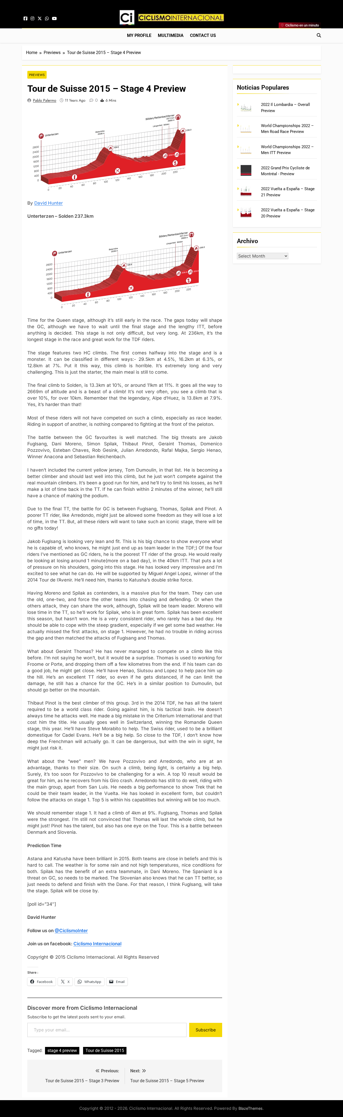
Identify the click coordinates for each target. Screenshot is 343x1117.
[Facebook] (25, 19)
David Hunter (48, 203)
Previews (37, 74)
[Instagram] (32, 19)
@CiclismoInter (71, 930)
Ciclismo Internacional (97, 943)
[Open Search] (319, 35)
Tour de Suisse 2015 (104, 1050)
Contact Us (203, 35)
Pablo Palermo (44, 100)
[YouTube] (54, 19)
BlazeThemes (250, 1108)
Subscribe (206, 1029)
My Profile (139, 35)
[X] (39, 19)
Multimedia (171, 35)
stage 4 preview (62, 1050)
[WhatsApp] (46, 19)
